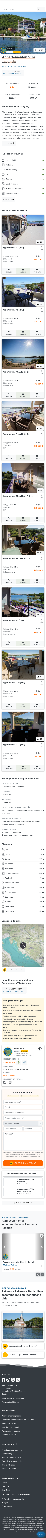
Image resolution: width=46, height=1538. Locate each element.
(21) (40, 304)
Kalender (23, 272)
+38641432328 (9, 1062)
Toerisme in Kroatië (9, 1435)
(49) (42, 50)
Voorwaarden (7, 1402)
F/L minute (37, 272)
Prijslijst (8, 272)
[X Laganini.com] (18, 1380)
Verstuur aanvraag (24, 1163)
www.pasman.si (9, 1076)
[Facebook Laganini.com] (3, 1380)
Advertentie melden (24, 1203)
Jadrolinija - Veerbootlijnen (12, 1427)
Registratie (7, 1506)
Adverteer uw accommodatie (14, 1499)
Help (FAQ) (6, 1490)
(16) (40, 242)
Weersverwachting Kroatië (12, 1416)
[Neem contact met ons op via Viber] (24, 1062)
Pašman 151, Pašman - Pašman (15, 66)
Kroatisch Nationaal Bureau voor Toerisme (18, 1420)
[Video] (35, 50)
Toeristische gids (8, 1454)
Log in (5, 1503)
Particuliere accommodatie (12, 1461)
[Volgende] (39, 1246)
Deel (42, 9)
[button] (23, 945)
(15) (40, 366)
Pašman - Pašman (8, 9)
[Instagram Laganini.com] (8, 1380)
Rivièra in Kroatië (8, 1465)
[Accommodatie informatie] (41, 1265)
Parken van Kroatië (9, 1423)
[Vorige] (6, 1246)
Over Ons (5, 1486)
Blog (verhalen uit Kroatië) (11, 1457)
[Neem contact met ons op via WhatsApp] (18, 1062)
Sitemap (16, 1402)
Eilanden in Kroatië (9, 1469)
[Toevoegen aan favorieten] (42, 1236)
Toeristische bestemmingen (12, 1450)
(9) (41, 490)
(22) (40, 428)
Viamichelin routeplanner (11, 1431)
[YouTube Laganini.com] (13, 1380)
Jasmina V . (11, 48)
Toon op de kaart (15, 970)
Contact (4, 1483)
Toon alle (8, 199)
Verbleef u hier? (13, 73)
